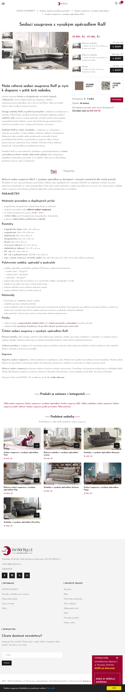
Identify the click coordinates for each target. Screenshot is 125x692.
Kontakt (67, 589)
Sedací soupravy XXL (71, 404)
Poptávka (116, 100)
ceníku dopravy (57, 377)
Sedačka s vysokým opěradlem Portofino (22, 522)
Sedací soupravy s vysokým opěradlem (42, 404)
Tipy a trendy (8, 604)
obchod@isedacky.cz (11, 564)
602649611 (7, 569)
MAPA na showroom (104, 668)
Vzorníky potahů (71, 618)
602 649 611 (95, 111)
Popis (54, 171)
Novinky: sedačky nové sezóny (15, 594)
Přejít (37, 445)
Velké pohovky (64, 407)
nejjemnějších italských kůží (31, 323)
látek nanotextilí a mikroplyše (63, 323)
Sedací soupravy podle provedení (41, 407)
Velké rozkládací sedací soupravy (97, 404)
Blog (66, 594)
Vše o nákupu (70, 604)
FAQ (66, 613)
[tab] (54, 174)
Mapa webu (69, 623)
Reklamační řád (71, 608)
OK (114, 688)
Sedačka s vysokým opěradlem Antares (61, 487)
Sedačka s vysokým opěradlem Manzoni (101, 453)
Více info (51, 688)
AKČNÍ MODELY (10, 589)
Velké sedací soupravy (14, 404)
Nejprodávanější (9, 599)
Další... (5, 608)
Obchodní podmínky (73, 599)
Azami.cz (87, 681)
